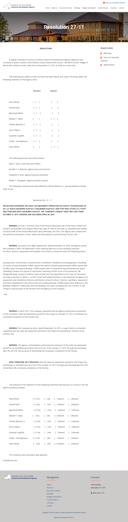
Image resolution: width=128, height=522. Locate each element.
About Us (50, 488)
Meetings (108, 53)
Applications (109, 65)
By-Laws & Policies (53, 491)
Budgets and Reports (54, 497)
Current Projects (52, 500)
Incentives (50, 503)
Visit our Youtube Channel (115, 3)
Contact (49, 506)
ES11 (72, 517)
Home (49, 485)
